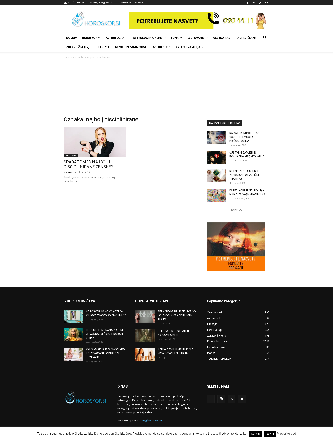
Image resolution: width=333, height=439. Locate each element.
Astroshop (126, 2)
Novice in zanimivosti (131, 47)
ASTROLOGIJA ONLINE (147, 37)
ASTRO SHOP (161, 47)
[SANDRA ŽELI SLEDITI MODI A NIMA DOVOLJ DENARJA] (145, 354)
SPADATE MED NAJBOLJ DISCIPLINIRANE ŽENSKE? (88, 164)
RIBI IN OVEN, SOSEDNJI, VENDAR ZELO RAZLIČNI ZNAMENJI (244, 175)
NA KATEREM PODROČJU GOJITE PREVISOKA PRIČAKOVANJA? (244, 137)
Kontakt (139, 2)
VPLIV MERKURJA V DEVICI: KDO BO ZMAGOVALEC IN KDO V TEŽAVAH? (105, 353)
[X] (260, 2)
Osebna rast (222, 37)
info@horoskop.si (151, 420)
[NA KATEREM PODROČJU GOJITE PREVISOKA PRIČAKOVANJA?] (216, 137)
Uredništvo (70, 171)
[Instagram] (254, 2)
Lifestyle (103, 47)
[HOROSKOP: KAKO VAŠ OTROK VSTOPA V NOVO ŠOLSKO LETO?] (73, 316)
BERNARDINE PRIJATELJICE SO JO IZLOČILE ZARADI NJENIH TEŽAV (177, 315)
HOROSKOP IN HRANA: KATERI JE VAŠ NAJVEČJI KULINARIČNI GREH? (104, 333)
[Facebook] (247, 2)
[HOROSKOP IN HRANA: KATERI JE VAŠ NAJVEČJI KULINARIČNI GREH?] (73, 334)
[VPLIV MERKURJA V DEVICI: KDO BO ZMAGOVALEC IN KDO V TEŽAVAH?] (73, 354)
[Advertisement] (166, 89)
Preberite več (286, 433)
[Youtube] (266, 2)
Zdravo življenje (78, 47)
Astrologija (115, 37)
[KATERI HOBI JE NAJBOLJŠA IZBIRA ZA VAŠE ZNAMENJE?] (216, 195)
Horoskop (89, 37)
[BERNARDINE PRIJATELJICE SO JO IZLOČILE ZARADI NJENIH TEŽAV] (145, 316)
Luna (175, 37)
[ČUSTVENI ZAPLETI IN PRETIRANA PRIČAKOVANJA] (216, 157)
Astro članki (247, 37)
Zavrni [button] (270, 433)
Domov (68, 57)
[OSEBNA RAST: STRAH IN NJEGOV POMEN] (145, 335)
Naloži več (236, 210)
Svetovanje (195, 37)
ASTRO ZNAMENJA (188, 47)
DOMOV (71, 37)
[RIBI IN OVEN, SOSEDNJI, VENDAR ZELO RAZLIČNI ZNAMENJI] (216, 175)
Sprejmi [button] (255, 433)
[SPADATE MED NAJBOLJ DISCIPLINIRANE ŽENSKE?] (95, 142)
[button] (264, 38)
